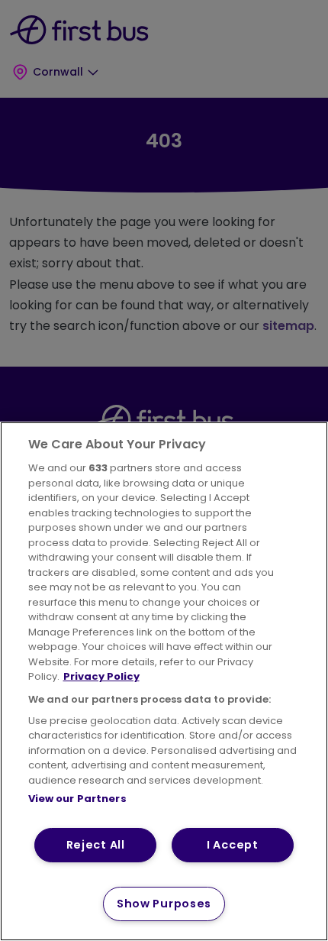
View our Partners (77, 798)
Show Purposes (164, 903)
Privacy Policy (101, 676)
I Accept (233, 844)
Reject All (95, 844)
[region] (164, 681)
